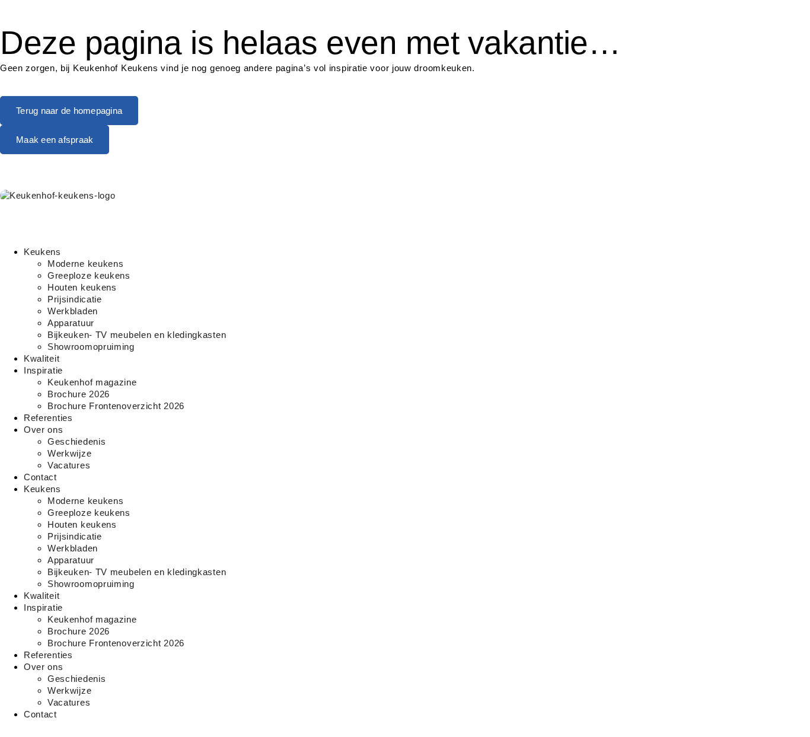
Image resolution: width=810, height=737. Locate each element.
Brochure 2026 (78, 394)
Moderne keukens (85, 264)
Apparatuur (70, 323)
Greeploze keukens (88, 275)
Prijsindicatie (74, 299)
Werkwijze (69, 453)
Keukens (42, 252)
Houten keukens (82, 287)
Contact (40, 477)
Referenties (48, 418)
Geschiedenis (76, 441)
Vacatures (68, 465)
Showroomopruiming (91, 347)
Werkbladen (72, 311)
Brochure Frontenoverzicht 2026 (115, 406)
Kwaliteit (41, 358)
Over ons (43, 430)
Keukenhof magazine (92, 382)
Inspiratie (43, 370)
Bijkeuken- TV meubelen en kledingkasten (136, 335)
